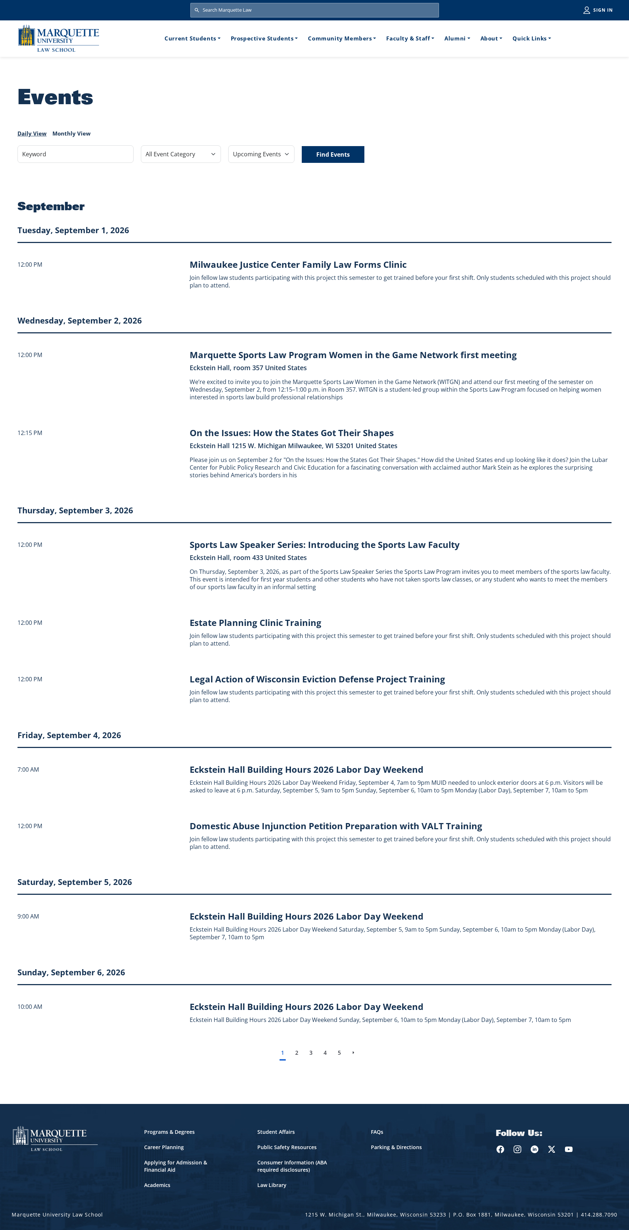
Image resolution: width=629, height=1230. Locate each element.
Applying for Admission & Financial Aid (175, 1166)
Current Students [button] (190, 38)
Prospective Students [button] (262, 38)
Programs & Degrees (169, 1131)
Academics (157, 1185)
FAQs (377, 1131)
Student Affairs (276, 1131)
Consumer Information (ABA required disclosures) (292, 1166)
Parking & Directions (396, 1147)
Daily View (32, 133)
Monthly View (71, 133)
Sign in (603, 10)
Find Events (333, 154)
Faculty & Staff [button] (408, 38)
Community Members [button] (340, 38)
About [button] (489, 38)
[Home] (58, 38)
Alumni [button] (455, 38)
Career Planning (164, 1147)
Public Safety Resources (287, 1147)
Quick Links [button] (530, 38)
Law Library (271, 1185)
